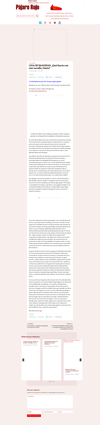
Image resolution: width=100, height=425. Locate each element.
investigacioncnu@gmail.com (38, 91)
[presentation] (73, 353)
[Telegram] (40, 22)
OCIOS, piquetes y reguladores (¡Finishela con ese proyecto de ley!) (37, 325)
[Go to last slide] (23, 360)
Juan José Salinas (33, 70)
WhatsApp (32, 77)
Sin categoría (32, 63)
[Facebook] (45, 22)
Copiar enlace (58, 77)
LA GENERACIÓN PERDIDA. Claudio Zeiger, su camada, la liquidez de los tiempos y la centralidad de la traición (62, 326)
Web (60, 411)
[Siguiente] (80, 360)
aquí (40, 310)
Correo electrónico (48, 411)
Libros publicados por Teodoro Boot (60, 18)
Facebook (49, 77)
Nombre (30, 411)
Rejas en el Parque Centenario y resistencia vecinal (72, 371)
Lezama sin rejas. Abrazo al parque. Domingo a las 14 (30, 342)
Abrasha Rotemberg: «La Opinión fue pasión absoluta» (51, 343)
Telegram (41, 77)
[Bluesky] (59, 22)
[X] (50, 22)
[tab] (49, 381)
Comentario (31, 396)
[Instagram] (54, 22)
